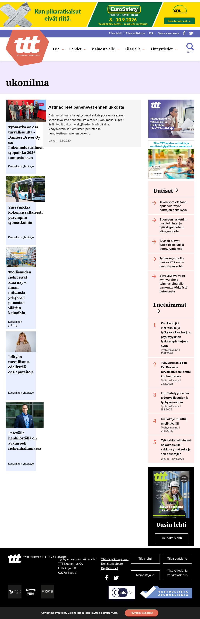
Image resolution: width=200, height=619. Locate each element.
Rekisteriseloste (112, 564)
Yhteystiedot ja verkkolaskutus (177, 573)
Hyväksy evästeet (142, 613)
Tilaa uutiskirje (135, 33)
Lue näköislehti (171, 538)
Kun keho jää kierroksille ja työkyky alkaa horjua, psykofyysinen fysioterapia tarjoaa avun (176, 334)
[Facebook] (184, 33)
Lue (56, 49)
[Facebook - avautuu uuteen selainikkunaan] (106, 578)
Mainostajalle (103, 49)
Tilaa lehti (115, 33)
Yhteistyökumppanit (115, 559)
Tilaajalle (133, 49)
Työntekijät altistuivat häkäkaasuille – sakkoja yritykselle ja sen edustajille (176, 447)
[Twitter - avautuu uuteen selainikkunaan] (116, 578)
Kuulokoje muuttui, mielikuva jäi (174, 421)
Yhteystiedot (161, 49)
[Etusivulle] (27, 46)
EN (151, 33)
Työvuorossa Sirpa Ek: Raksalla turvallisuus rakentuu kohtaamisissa (176, 369)
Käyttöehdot (109, 568)
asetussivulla (109, 613)
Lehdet (75, 49)
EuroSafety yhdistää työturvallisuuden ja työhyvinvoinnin (175, 397)
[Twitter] (191, 33)
